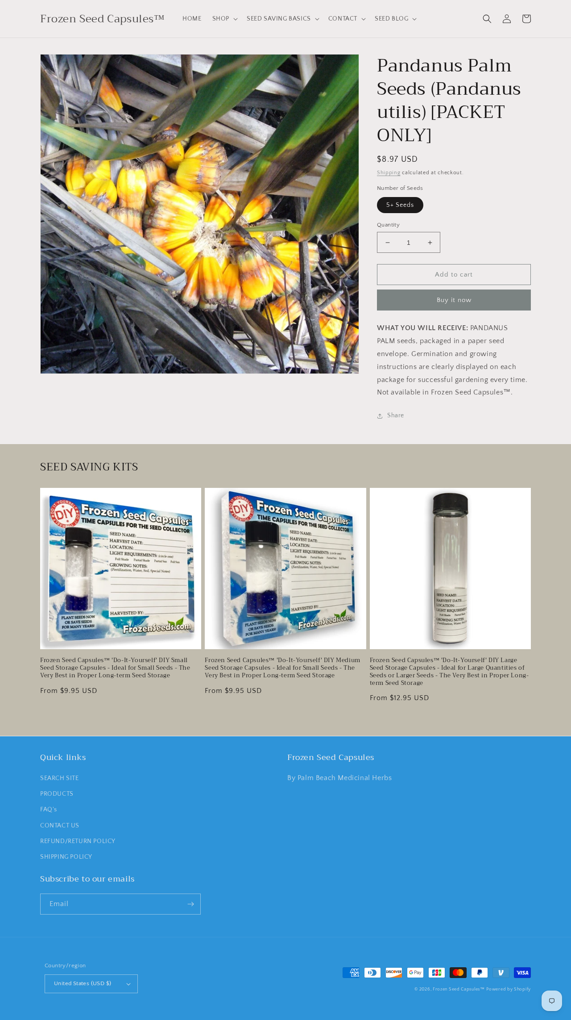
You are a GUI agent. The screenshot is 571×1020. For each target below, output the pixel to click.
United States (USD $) (82, 983)
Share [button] (395, 415)
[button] (224, 18)
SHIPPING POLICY (66, 856)
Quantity (388, 225)
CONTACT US (59, 825)
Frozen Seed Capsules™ (459, 989)
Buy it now (454, 300)
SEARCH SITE (59, 778)
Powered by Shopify (508, 989)
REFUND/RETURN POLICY (78, 841)
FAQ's (48, 809)
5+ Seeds (400, 205)
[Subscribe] (190, 904)
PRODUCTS (57, 794)
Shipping (389, 173)
